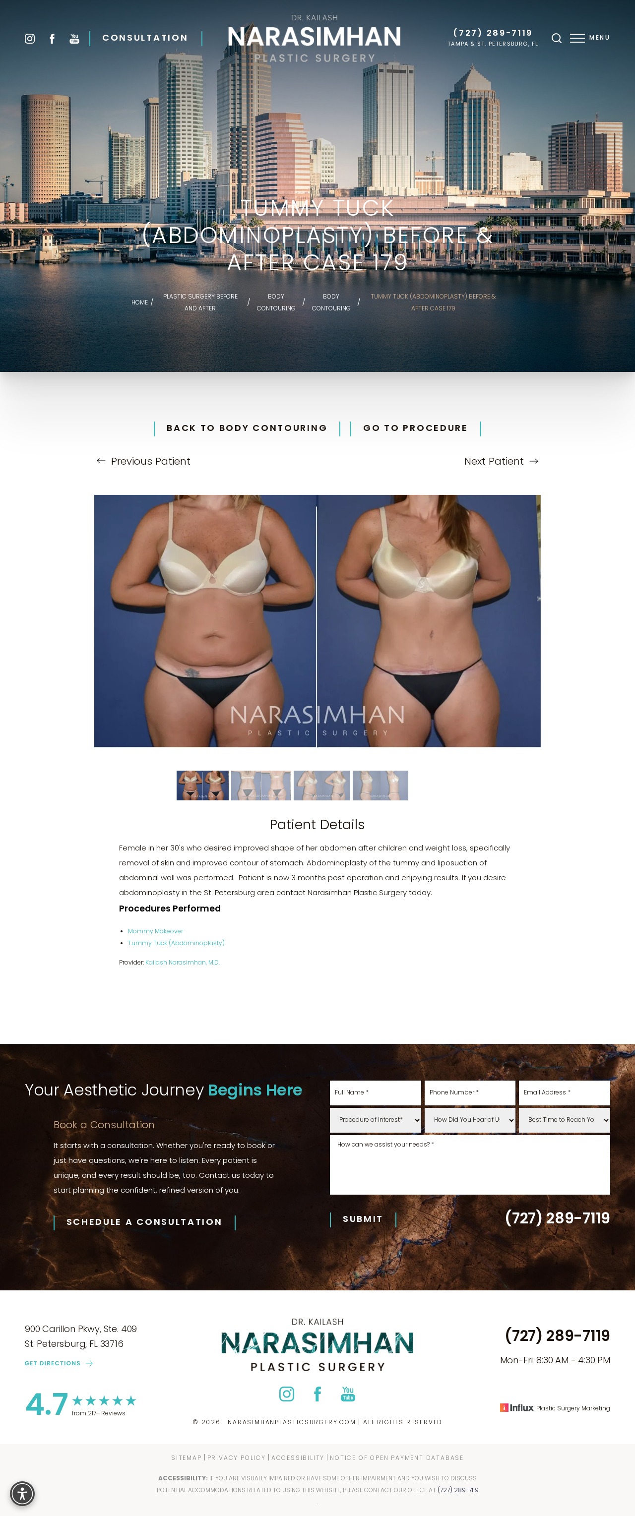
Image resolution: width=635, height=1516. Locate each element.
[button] (577, 38)
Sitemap (186, 1458)
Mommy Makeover (155, 932)
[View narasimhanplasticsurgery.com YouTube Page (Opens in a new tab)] (74, 39)
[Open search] (557, 38)
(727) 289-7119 (493, 34)
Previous (149, 462)
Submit (363, 1219)
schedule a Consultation (144, 1222)
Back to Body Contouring (247, 429)
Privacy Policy (236, 1458)
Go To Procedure (415, 429)
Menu (599, 38)
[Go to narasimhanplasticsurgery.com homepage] (314, 38)
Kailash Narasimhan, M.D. (182, 963)
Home (139, 303)
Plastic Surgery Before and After (200, 303)
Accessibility (297, 1458)
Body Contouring (276, 303)
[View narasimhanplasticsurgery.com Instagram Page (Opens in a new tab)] (30, 39)
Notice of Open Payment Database (397, 1458)
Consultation (145, 38)
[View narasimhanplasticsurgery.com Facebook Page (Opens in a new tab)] (52, 39)
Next (494, 462)
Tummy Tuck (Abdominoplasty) (176, 944)
